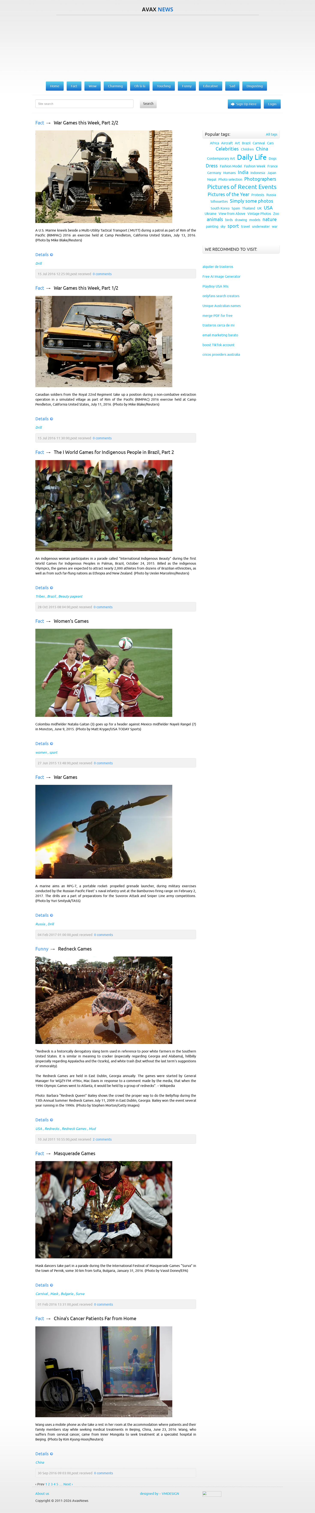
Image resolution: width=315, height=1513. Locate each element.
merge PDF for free (217, 315)
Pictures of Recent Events (241, 186)
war (275, 226)
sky (222, 226)
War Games (65, 777)
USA (38, 1129)
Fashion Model (231, 166)
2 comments (102, 1139)
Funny (41, 949)
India (243, 172)
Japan (271, 173)
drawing (241, 220)
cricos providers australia (221, 354)
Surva (80, 1294)
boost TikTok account (218, 345)
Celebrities (227, 149)
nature (269, 219)
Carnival (41, 1294)
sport (53, 752)
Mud (92, 1129)
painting (212, 226)
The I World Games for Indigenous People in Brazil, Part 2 (114, 452)
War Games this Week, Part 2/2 (86, 122)
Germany (214, 173)
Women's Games (71, 621)
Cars (270, 143)
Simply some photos (251, 201)
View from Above (232, 214)
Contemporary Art (221, 158)
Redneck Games (75, 949)
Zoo (276, 214)
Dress (212, 165)
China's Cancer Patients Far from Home (95, 1318)
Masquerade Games (74, 1153)
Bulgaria (67, 1294)
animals (215, 219)
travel (245, 226)
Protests (257, 195)
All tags (271, 134)
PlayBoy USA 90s (215, 286)
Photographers (260, 179)
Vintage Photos (259, 214)
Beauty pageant (70, 596)
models (254, 220)
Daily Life (252, 157)
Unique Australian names (221, 306)
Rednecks (52, 1129)
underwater (261, 226)
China (39, 1462)
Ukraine (210, 214)
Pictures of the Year (228, 194)
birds (229, 220)
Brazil (51, 596)
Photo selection (230, 179)
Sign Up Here (246, 104)
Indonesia (257, 173)
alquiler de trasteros (217, 267)
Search (148, 103)
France (272, 166)
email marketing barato (220, 335)
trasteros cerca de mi (218, 325)
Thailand (248, 208)
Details (42, 254)
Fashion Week (254, 166)
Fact (39, 122)
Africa (214, 143)
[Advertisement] (157, 47)
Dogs (272, 158)
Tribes (40, 596)
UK (259, 208)
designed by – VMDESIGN (159, 1493)
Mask (54, 1294)
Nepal (211, 179)
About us (42, 1493)
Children (247, 149)
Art (237, 143)
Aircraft (227, 143)
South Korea (220, 208)
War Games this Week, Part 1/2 (86, 288)
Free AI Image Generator (221, 276)
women (41, 752)
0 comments (102, 274)
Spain (236, 208)
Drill (38, 263)
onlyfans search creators (220, 296)
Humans (229, 173)
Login (272, 104)
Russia (40, 924)
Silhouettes (219, 201)
